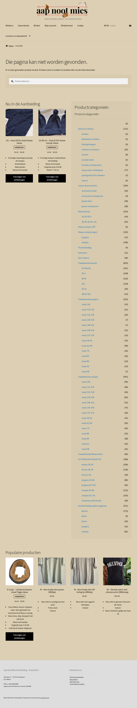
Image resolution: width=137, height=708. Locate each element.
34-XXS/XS (86, 268)
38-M (84, 278)
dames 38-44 (87, 469)
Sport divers (83, 257)
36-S (84, 273)
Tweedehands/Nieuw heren (90, 454)
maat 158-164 (88, 330)
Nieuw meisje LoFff (86, 226)
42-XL (84, 288)
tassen (85, 180)
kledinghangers (89, 144)
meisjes (85, 242)
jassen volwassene (90, 206)
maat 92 (85, 366)
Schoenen (82, 252)
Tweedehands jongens (88, 299)
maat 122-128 (88, 314)
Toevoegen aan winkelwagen (19, 178)
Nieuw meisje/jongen (87, 232)
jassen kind (87, 201)
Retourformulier (74, 682)
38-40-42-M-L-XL (89, 221)
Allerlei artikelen (86, 128)
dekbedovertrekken (90, 139)
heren (84, 521)
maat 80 (85, 356)
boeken (85, 134)
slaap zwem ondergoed (92, 170)
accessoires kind (89, 190)
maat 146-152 (88, 325)
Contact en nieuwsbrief (16, 36)
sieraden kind (88, 159)
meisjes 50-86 (88, 490)
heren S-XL (86, 474)
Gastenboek (23, 25)
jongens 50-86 (88, 480)
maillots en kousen (90, 149)
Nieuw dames (84, 211)
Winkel (37, 25)
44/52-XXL (86, 294)
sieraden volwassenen (92, 165)
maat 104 (86, 304)
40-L (84, 283)
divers (84, 516)
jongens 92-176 (89, 485)
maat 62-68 (87, 345)
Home (11, 46)
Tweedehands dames (87, 263)
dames (85, 511)
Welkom (9, 25)
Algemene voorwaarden (77, 677)
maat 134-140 (88, 319)
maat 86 (85, 361)
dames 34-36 (87, 464)
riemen (85, 154)
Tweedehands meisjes (88, 376)
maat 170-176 (88, 335)
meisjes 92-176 (88, 495)
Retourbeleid (73, 679)
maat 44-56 (87, 340)
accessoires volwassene (92, 196)
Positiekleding (85, 247)
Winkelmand (67, 25)
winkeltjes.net (44, 698)
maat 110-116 (88, 309)
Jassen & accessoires (87, 185)
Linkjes (80, 25)
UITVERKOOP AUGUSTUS (89, 459)
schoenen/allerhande (91, 500)
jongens (85, 237)
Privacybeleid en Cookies (77, 684)
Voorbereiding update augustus (92, 505)
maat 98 (85, 371)
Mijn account (50, 25)
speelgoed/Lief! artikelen (93, 175)
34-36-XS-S (87, 216)
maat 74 (85, 350)
